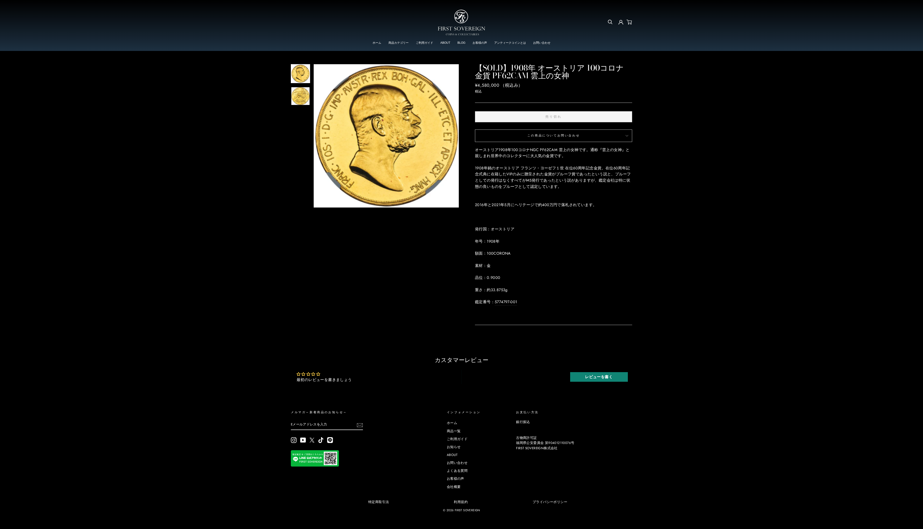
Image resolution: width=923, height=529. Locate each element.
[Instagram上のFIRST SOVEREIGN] (294, 440)
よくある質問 (457, 470)
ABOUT (445, 42)
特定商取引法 (378, 501)
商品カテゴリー (398, 42)
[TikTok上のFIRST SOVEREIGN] (321, 440)
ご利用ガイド (424, 42)
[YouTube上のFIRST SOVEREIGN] (303, 440)
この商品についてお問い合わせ (553, 135)
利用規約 (461, 501)
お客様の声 (480, 42)
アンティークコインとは (510, 42)
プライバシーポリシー (550, 501)
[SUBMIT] (360, 425)
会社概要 (454, 486)
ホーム (377, 42)
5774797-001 (506, 302)
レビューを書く (599, 377)
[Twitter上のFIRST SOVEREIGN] (312, 440)
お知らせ (454, 446)
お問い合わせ (541, 42)
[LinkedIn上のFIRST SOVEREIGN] (330, 440)
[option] (386, 136)
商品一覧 (454, 431)
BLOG (461, 42)
